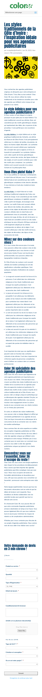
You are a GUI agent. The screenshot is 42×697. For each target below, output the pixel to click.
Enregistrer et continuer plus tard (21, 678)
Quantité (9, 574)
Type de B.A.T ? (12, 644)
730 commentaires (16, 53)
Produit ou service (13, 566)
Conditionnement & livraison (16, 606)
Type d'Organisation (13, 583)
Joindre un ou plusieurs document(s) (18, 621)
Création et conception (14, 652)
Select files (21, 631)
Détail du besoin (12, 591)
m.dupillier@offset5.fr (14, 50)
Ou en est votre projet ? (15, 661)
